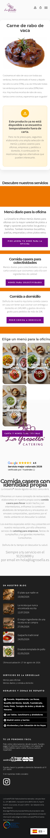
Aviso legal (6, 811)
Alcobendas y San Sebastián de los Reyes (26, 725)
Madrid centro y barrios (18, 720)
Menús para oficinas (11, 680)
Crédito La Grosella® (28, 817)
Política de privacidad (17, 811)
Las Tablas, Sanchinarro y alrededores (25, 714)
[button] (46, 7)
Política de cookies (14, 814)
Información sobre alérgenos (12, 817)
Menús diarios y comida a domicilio (18, 683)
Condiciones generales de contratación (33, 814)
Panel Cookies (39, 817)
